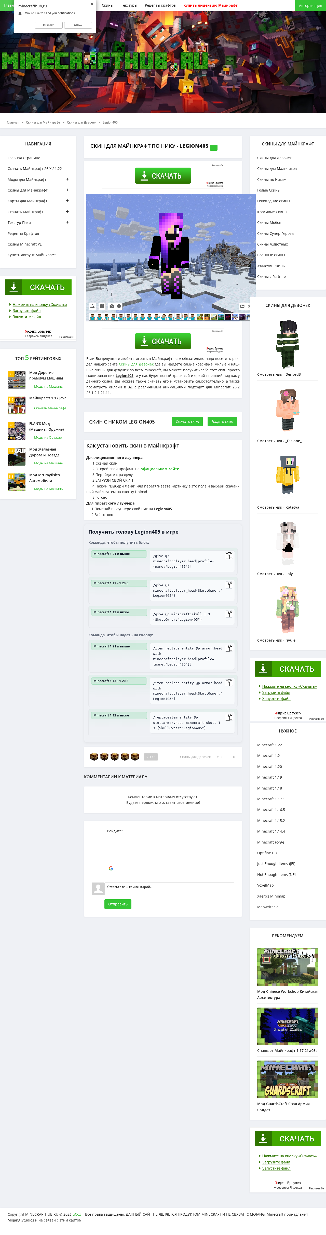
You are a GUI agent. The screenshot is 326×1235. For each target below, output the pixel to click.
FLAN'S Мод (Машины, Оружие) (46, 426)
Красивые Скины (272, 211)
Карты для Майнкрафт (38, 200)
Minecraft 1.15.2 (271, 820)
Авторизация (310, 5)
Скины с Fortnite (271, 276)
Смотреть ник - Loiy (275, 573)
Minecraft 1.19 (269, 777)
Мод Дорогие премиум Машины (46, 375)
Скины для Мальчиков (277, 168)
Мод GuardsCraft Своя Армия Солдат (283, 1106)
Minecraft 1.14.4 (271, 831)
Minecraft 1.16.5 (271, 809)
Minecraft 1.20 (269, 766)
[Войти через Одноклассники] (111, 876)
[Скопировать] (229, 555)
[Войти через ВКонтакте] (111, 845)
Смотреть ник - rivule (276, 640)
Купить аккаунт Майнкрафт (32, 254)
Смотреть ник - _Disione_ (279, 440)
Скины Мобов (269, 222)
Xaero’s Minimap (271, 896)
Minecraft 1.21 (269, 755)
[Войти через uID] (111, 838)
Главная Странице (24, 157)
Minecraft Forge (270, 842)
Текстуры (129, 5)
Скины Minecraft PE (25, 244)
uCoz (77, 1214)
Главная (11, 5)
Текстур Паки (38, 222)
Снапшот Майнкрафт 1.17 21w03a (287, 1050)
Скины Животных (272, 244)
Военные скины (271, 254)
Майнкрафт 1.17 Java (47, 398)
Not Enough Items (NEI (276, 874)
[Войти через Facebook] (111, 853)
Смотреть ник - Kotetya (278, 507)
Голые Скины (268, 190)
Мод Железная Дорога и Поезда (44, 452)
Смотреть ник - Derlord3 (279, 374)
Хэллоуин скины (271, 265)
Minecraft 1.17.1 (271, 798)
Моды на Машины (48, 386)
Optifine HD (267, 852)
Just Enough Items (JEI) (276, 863)
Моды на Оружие (48, 437)
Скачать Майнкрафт (38, 211)
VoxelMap (265, 885)
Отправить (118, 904)
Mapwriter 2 (267, 906)
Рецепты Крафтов (23, 233)
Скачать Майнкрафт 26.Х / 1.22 (35, 168)
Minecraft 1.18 (269, 788)
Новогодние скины (273, 200)
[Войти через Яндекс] (111, 861)
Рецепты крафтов (160, 5)
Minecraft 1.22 (269, 744)
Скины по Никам (271, 179)
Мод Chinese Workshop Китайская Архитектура (287, 994)
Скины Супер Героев (275, 233)
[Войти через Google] (111, 868)
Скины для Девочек (136, 364)
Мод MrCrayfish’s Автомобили (44, 477)
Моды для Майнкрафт (38, 179)
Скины (107, 5)
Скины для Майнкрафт (38, 189)
